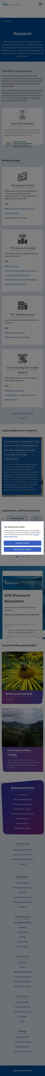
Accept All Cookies (22, 543)
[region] (22, 538)
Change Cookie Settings (22, 549)
